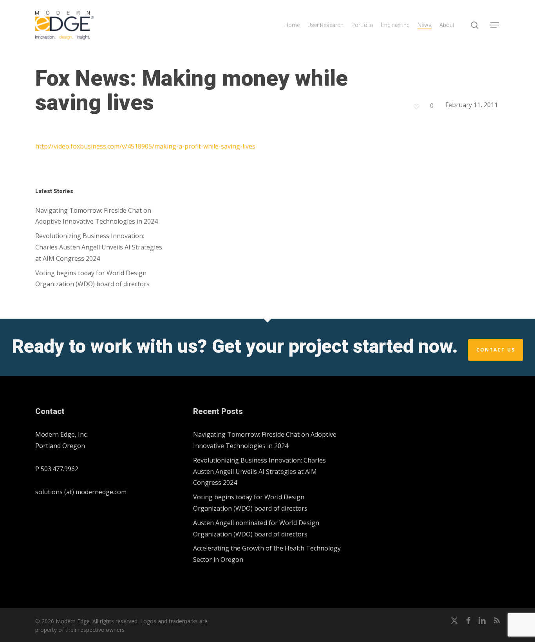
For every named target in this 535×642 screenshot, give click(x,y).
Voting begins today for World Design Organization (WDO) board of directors (92, 279)
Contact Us (495, 349)
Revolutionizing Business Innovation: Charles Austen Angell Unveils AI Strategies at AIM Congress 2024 (98, 247)
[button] (495, 25)
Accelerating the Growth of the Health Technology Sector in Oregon (267, 554)
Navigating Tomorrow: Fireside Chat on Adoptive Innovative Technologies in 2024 (96, 216)
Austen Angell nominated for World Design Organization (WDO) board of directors (256, 528)
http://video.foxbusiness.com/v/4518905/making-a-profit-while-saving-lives (145, 146)
